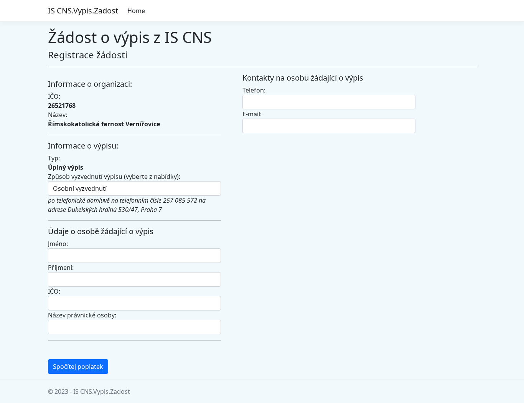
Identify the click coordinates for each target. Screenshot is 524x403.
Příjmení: (61, 267)
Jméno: (58, 243)
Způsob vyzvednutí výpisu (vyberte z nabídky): (114, 176)
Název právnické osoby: (82, 315)
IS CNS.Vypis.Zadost (83, 10)
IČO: (54, 291)
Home (136, 11)
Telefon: (253, 90)
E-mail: (252, 114)
